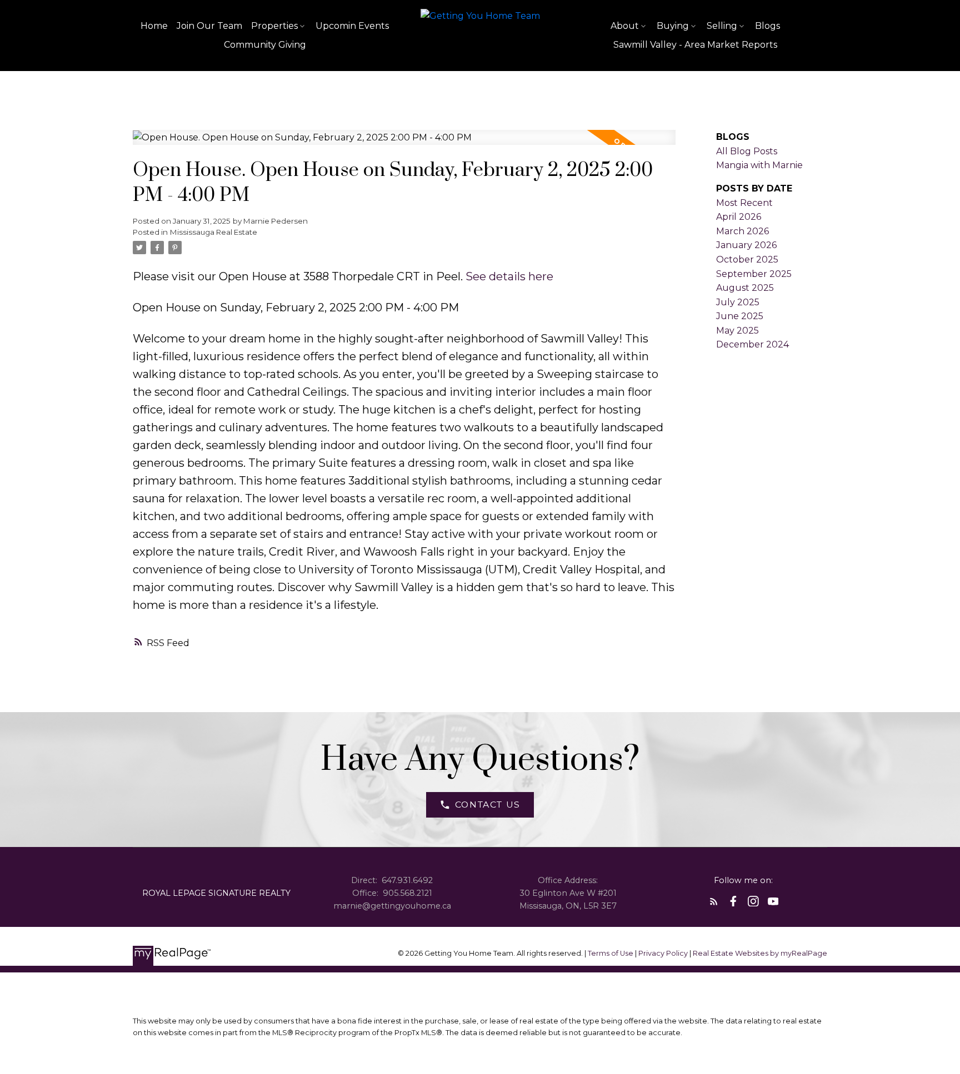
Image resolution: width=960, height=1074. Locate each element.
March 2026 (742, 231)
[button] (480, 804)
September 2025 (754, 274)
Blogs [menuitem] (767, 26)
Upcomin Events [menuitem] (352, 26)
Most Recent (744, 203)
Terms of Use (611, 953)
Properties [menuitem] (274, 26)
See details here (509, 276)
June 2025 (739, 316)
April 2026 (738, 216)
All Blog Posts (746, 151)
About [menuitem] (625, 26)
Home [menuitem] (154, 26)
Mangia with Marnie (759, 165)
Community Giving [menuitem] (265, 44)
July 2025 (737, 302)
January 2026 (746, 245)
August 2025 (745, 288)
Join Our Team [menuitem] (209, 26)
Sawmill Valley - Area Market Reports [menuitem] (695, 44)
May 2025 (737, 330)
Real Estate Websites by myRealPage (760, 953)
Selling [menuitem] (722, 26)
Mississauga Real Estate (213, 232)
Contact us (488, 804)
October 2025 (747, 259)
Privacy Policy (663, 953)
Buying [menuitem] (673, 26)
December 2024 (752, 344)
